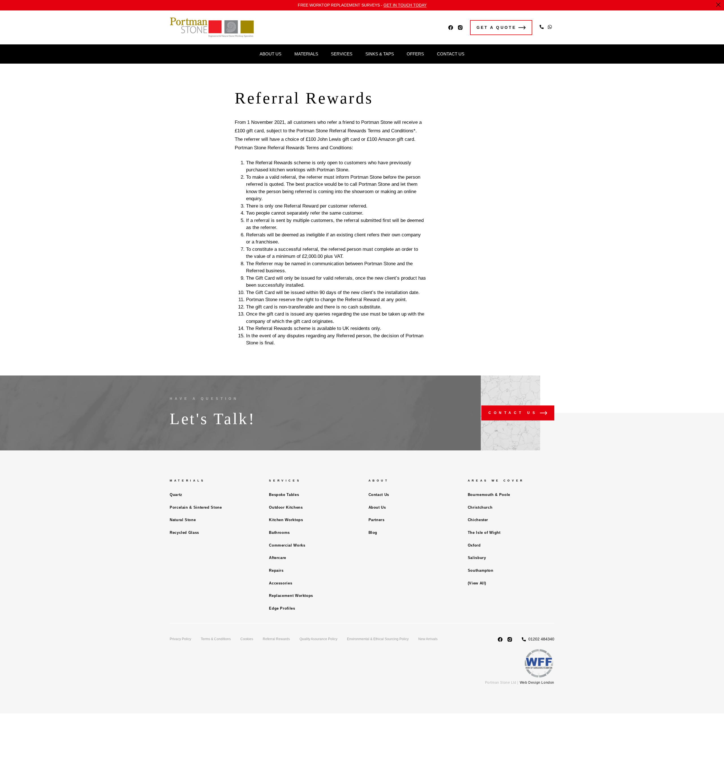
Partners (377, 520)
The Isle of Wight (484, 532)
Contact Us (450, 53)
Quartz (176, 495)
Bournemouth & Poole (489, 495)
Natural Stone (183, 520)
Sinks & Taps (379, 53)
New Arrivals (428, 639)
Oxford (474, 545)
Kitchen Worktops (286, 520)
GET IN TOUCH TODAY (404, 5)
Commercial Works (287, 545)
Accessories (280, 583)
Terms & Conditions (216, 639)
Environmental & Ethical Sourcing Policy (378, 639)
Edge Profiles (282, 608)
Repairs (276, 570)
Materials (306, 53)
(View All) (477, 583)
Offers (415, 53)
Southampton (481, 570)
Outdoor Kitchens (286, 507)
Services (341, 53)
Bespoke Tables (284, 495)
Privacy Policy (180, 639)
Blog (373, 532)
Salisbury (477, 558)
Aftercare (277, 558)
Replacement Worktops (291, 595)
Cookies (246, 639)
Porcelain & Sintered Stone (196, 507)
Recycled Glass (184, 532)
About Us (270, 53)
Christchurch (480, 507)
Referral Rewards (276, 639)
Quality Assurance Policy (318, 639)
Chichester (478, 520)
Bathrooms (279, 532)
